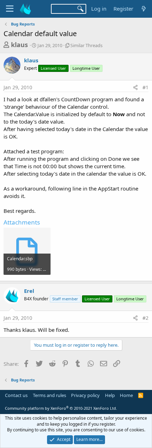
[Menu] (9, 9)
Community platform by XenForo (61, 408)
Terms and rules (49, 395)
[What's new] (144, 8)
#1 (145, 87)
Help (110, 395)
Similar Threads (86, 45)
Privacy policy (85, 395)
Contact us (16, 395)
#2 (145, 317)
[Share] (135, 87)
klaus (19, 44)
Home (126, 395)
